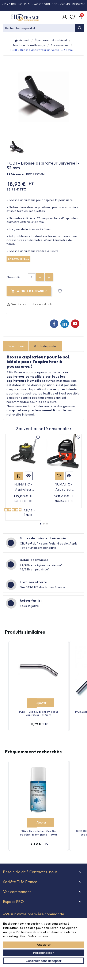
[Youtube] (75, 323)
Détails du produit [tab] (45, 346)
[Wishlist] (72, 17)
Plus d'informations (34, 936)
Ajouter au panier (18, 476)
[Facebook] (54, 323)
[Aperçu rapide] (29, 476)
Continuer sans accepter (43, 961)
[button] (40, 524)
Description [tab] (16, 346)
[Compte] (65, 17)
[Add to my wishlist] (60, 291)
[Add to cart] (32, 703)
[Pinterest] (64, 323)
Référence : (16, 174)
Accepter (44, 944)
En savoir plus (18, 258)
